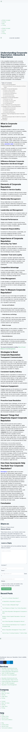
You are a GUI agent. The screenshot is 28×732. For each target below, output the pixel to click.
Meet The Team (5, 693)
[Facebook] (1, 662)
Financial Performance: (9, 94)
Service (4, 30)
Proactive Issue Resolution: (9, 112)
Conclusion (4, 119)
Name (3, 570)
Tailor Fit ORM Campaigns (8, 673)
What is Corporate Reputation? (9, 84)
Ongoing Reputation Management (10, 671)
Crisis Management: (8, 103)
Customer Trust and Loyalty (10, 100)
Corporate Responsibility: (9, 96)
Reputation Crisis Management (9, 675)
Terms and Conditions (7, 719)
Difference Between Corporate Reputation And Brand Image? (15, 87)
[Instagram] (5, 662)
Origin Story (4, 696)
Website (3, 581)
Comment (4, 565)
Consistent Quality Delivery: (10, 109)
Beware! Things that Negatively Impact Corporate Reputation (13, 114)
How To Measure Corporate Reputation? (11, 104)
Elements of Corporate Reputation (9, 88)
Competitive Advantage (9, 101)
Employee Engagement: (9, 110)
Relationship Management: (9, 91)
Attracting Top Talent (8, 99)
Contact (3, 691)
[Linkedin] (11, 662)
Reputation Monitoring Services (9, 668)
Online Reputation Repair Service (10, 670)
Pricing (4, 33)
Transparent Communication (10, 107)
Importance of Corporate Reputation (10, 97)
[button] (2, 525)
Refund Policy (5, 718)
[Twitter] (8, 662)
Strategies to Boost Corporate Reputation (11, 106)
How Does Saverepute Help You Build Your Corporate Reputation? (14, 117)
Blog (3, 31)
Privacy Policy (5, 716)
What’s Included (6, 28)
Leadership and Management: (10, 93)
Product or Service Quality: (9, 90)
